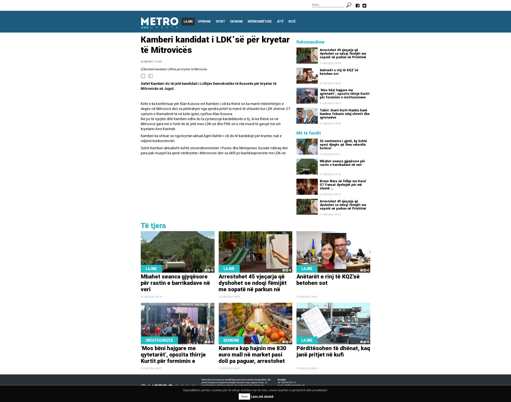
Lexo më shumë (262, 396)
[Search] (350, 4)
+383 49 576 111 (288, 382)
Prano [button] (244, 396)
